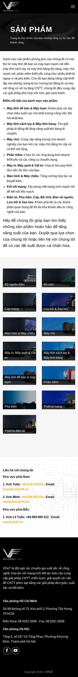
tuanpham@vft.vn (15, 489)
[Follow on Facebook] (7, 651)
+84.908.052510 (32, 497)
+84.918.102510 (33, 484)
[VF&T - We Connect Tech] (12, 6)
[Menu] (73, 6)
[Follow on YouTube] (16, 651)
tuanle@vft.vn (13, 522)
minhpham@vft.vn (16, 501)
